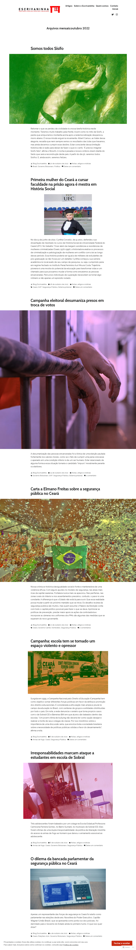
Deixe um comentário (72, 166)
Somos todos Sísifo (47, 48)
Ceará (35, 287)
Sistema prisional (64, 287)
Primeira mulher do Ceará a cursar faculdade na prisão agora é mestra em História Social (64, 184)
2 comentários (85, 628)
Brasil (35, 166)
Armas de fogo (39, 740)
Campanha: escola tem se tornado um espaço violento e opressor (63, 643)
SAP (40, 287)
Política (57, 166)
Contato (114, 6)
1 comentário (91, 475)
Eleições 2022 (43, 936)
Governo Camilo (44, 628)
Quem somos (102, 6)
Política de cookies (70, 945)
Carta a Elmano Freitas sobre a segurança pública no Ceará (65, 491)
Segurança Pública (49, 287)
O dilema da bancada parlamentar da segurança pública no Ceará (62, 861)
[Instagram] (116, 14)
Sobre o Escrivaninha (84, 6)
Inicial (115, 9)
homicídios (56, 628)
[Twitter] (113, 14)
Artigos (68, 6)
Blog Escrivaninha (39, 164)
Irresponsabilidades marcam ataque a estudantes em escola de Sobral (62, 755)
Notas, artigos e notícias (81, 164)
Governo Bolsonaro (45, 166)
